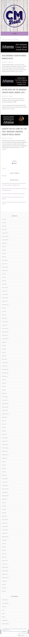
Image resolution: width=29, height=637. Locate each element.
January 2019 (4, 482)
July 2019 (4, 461)
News (3, 610)
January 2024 (4, 291)
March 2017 (4, 557)
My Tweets (4, 175)
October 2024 (5, 270)
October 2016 (5, 574)
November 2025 (5, 239)
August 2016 (4, 581)
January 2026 (4, 233)
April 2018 (4, 512)
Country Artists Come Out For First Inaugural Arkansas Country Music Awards (14, 131)
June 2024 (4, 277)
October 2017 (5, 533)
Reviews (3, 617)
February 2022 (5, 362)
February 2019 (5, 478)
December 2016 (5, 567)
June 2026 (4, 222)
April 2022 (4, 355)
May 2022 (4, 352)
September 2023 (5, 304)
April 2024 (4, 280)
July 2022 (4, 345)
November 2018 (5, 489)
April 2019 (4, 471)
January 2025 (4, 263)
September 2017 (5, 536)
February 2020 (5, 437)
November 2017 (5, 530)
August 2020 (4, 417)
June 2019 (4, 465)
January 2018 (4, 523)
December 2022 (5, 328)
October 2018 (5, 492)
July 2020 (4, 420)
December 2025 (5, 236)
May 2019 (4, 468)
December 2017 (5, 526)
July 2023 (4, 308)
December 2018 (5, 485)
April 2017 (4, 553)
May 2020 (4, 427)
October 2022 (5, 335)
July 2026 (4, 219)
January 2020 (4, 441)
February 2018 (5, 519)
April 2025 (4, 256)
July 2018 (4, 502)
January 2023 (4, 325)
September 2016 (5, 577)
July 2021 (4, 379)
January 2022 (4, 366)
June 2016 (4, 587)
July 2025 (4, 246)
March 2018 (4, 516)
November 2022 (5, 332)
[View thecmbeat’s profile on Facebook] (12, 163)
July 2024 (4, 274)
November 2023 (5, 297)
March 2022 (4, 359)
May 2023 (4, 315)
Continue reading (19, 71)
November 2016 (5, 570)
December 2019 (5, 444)
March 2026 (4, 229)
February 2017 (5, 560)
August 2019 (4, 458)
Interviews (4, 606)
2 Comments (10, 62)
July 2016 (4, 584)
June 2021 (4, 383)
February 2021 (5, 396)
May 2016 (4, 591)
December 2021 (5, 369)
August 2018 (4, 499)
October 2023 (5, 301)
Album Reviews (5, 599)
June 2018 (4, 506)
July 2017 (4, 543)
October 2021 (5, 376)
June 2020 (4, 424)
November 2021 (5, 372)
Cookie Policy (24, 631)
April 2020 (4, 431)
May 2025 (4, 253)
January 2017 (4, 564)
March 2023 (4, 318)
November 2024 (5, 267)
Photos (3, 613)
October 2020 (5, 410)
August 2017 (4, 540)
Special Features (5, 623)
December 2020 (5, 403)
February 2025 (5, 260)
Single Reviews (5, 620)
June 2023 (4, 311)
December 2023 (5, 294)
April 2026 (4, 226)
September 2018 (5, 495)
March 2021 (4, 393)
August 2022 (4, 342)
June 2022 (4, 349)
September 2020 (5, 413)
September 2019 (5, 454)
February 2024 (5, 287)
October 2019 (5, 451)
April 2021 (4, 390)
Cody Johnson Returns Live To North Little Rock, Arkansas (13, 193)
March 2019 (4, 475)
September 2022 (5, 338)
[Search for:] (14, 168)
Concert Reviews (5, 603)
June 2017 (4, 547)
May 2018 (4, 509)
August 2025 (4, 243)
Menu (15, 33)
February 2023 (5, 321)
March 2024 (4, 284)
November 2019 (5, 448)
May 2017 (4, 550)
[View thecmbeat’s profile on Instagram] (15, 163)
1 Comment (10, 96)
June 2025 (4, 250)
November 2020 (5, 407)
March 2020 (4, 434)
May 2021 (4, 386)
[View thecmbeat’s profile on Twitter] (14, 163)
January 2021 (4, 400)
